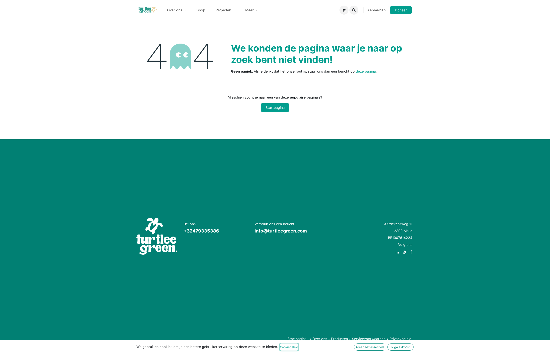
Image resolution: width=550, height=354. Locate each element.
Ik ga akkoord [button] (400, 347)
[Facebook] (411, 252)
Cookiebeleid (289, 347)
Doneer (401, 10)
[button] (353, 10)
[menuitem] (176, 10)
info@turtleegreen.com (281, 231)
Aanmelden (376, 10)
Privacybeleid (400, 339)
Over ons (319, 339)
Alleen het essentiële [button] (370, 347)
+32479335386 (201, 231)
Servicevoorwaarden (368, 339)
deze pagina (366, 71)
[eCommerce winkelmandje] (343, 10)
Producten (339, 339)
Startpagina (275, 107)
